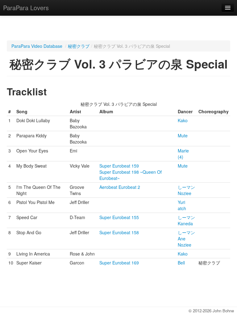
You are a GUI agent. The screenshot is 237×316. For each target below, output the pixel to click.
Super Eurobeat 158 (119, 232)
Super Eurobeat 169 (119, 263)
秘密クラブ (78, 46)
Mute (183, 135)
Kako (183, 120)
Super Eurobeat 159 (119, 166)
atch (182, 208)
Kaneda (185, 223)
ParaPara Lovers (26, 7)
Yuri (181, 202)
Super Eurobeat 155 (119, 217)
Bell (181, 263)
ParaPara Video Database (36, 46)
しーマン (186, 187)
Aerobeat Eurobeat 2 (119, 187)
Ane (181, 238)
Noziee (184, 193)
